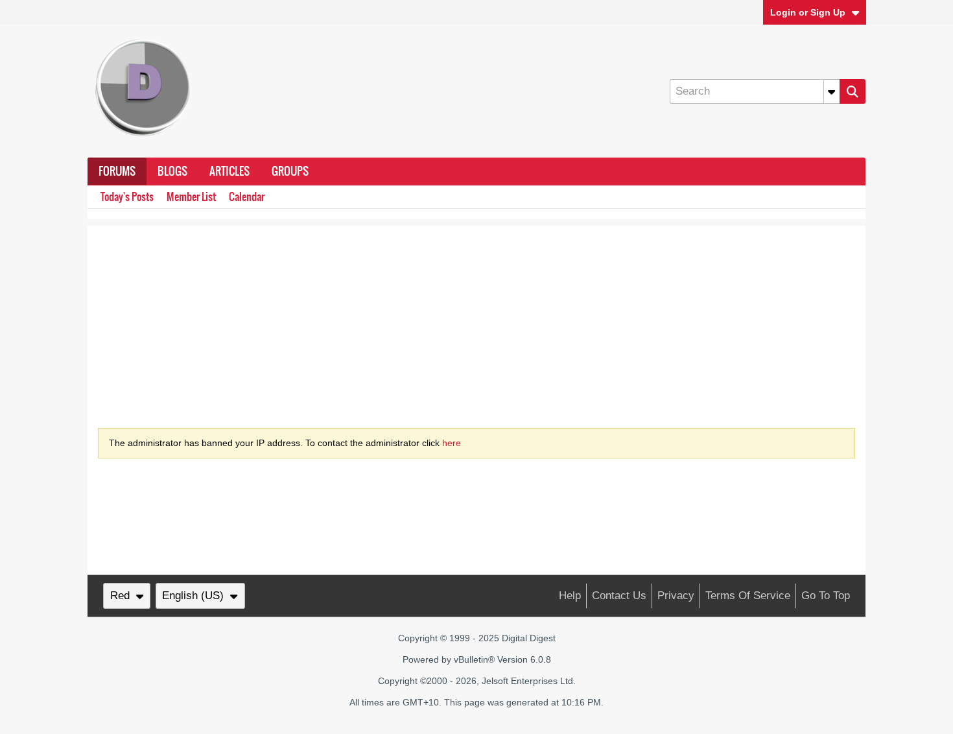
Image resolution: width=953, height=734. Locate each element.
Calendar (247, 196)
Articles (229, 171)
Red (120, 595)
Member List (191, 196)
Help (570, 595)
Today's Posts (127, 196)
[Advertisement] (476, 316)
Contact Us (619, 595)
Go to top (825, 595)
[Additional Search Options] (831, 91)
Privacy (675, 595)
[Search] (852, 91)
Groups (290, 171)
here (451, 443)
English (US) (193, 595)
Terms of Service (747, 595)
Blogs (172, 171)
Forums (117, 171)
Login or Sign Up (807, 12)
